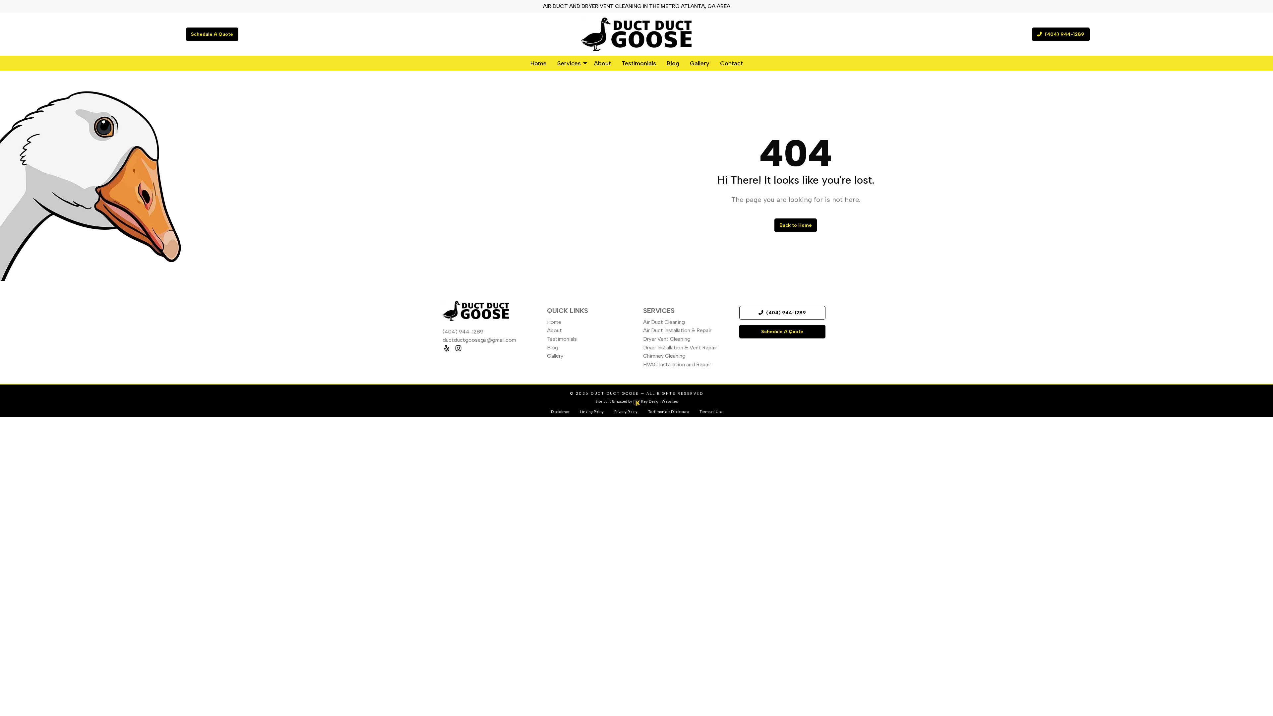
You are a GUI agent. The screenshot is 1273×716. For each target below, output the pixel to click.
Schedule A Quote (212, 34)
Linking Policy (592, 412)
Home (554, 322)
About (554, 330)
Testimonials (562, 339)
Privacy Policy (625, 412)
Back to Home (795, 225)
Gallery (555, 356)
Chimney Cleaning (664, 356)
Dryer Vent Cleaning (667, 339)
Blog (552, 347)
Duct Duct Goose (615, 393)
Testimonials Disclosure (668, 412)
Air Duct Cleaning (664, 322)
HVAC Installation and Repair (677, 364)
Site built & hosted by (636, 401)
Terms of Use (710, 412)
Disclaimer (560, 412)
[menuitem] (538, 63)
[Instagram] (458, 348)
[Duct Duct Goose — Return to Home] (636, 34)
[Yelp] (447, 348)
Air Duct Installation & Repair (677, 330)
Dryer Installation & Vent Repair (680, 347)
